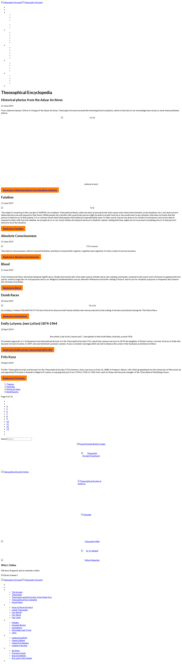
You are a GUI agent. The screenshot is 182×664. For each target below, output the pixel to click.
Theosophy (17, 17)
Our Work (16, 40)
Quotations (17, 52)
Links (14, 57)
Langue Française (19, 70)
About (9, 9)
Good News (17, 27)
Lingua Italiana (18, 65)
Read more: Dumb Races (15, 316)
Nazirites (10, 386)
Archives (10, 73)
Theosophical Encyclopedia (24, 24)
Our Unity (16, 42)
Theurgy (10, 384)
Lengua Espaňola (19, 62)
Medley (15, 47)
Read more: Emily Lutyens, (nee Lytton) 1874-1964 (27, 349)
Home (9, 7)
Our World (17, 37)
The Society (17, 14)
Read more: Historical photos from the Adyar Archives (30, 190)
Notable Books (19, 50)
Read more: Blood (12, 288)
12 (7, 426)
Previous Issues (19, 78)
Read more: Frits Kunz (14, 378)
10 (7, 421)
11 (7, 424)
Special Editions (19, 80)
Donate (9, 85)
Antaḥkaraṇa (12, 391)
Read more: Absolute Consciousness (21, 257)
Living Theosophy (20, 35)
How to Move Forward (22, 32)
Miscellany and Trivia (21, 55)
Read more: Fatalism (13, 228)
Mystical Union (13, 389)
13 (7, 429)
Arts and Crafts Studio (22, 83)
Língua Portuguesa (20, 68)
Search (4, 439)
